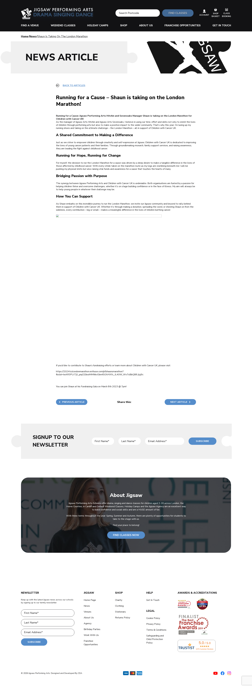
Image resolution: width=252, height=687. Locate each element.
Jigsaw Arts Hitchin (86, 122)
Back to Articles (74, 85)
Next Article (178, 402)
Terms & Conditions (156, 629)
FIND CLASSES (178, 13)
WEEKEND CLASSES (63, 25)
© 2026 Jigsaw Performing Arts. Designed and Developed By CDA (51, 673)
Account (204, 15)
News (32, 36)
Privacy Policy (153, 624)
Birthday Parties (92, 629)
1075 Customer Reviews (204, 649)
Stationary (120, 611)
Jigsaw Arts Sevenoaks (112, 122)
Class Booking (226, 15)
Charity (118, 600)
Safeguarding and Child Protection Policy (155, 639)
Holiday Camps (97, 25)
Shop (123, 25)
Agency (87, 623)
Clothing (119, 606)
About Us (146, 25)
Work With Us (91, 635)
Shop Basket (216, 15)
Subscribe (202, 441)
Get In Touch (221, 25)
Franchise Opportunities (182, 25)
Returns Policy (122, 617)
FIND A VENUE (30, 25)
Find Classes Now (126, 535)
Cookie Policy (153, 618)
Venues (87, 611)
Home (24, 36)
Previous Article (73, 402)
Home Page (90, 600)
